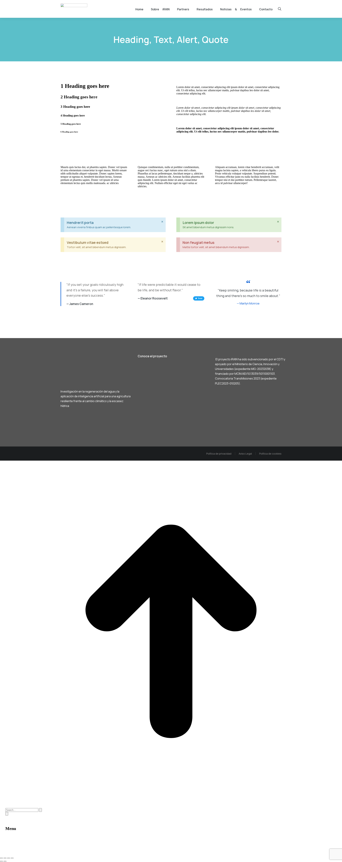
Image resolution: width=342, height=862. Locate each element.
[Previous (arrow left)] (1, 861)
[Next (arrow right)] (5, 861)
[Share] (5, 858)
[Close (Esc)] (1, 858)
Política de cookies (270, 453)
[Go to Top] (171, 801)
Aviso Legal (245, 453)
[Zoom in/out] (12, 858)
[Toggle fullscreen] (8, 858)
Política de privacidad (218, 453)
